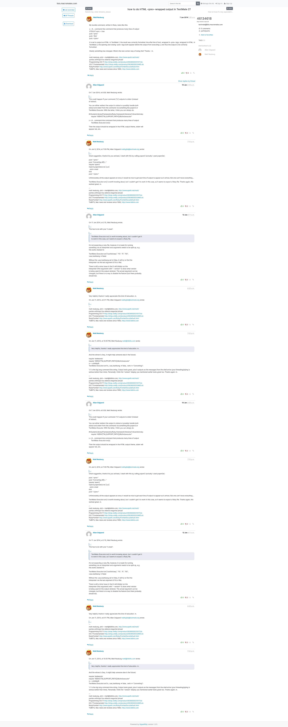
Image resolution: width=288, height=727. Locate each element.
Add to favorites (207, 35)
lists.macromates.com (67, 3)
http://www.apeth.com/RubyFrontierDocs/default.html (119, 67)
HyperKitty (143, 724)
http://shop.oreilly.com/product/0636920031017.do (123, 62)
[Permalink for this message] (194, 73)
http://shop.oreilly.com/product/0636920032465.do (124, 64)
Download (69, 24)
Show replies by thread (186, 81)
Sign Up (229, 3)
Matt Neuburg (98, 17)
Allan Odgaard (98, 85)
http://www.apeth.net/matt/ (129, 57)
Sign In (219, 3)
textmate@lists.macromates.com (211, 24)
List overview (69, 10)
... (90, 96)
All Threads (69, 16)
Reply (91, 75)
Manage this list (208, 3)
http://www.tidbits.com (130, 69)
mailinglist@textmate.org (130, 149)
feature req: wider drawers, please (98, 12)
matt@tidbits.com (128, 341)
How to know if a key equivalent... (220, 12)
